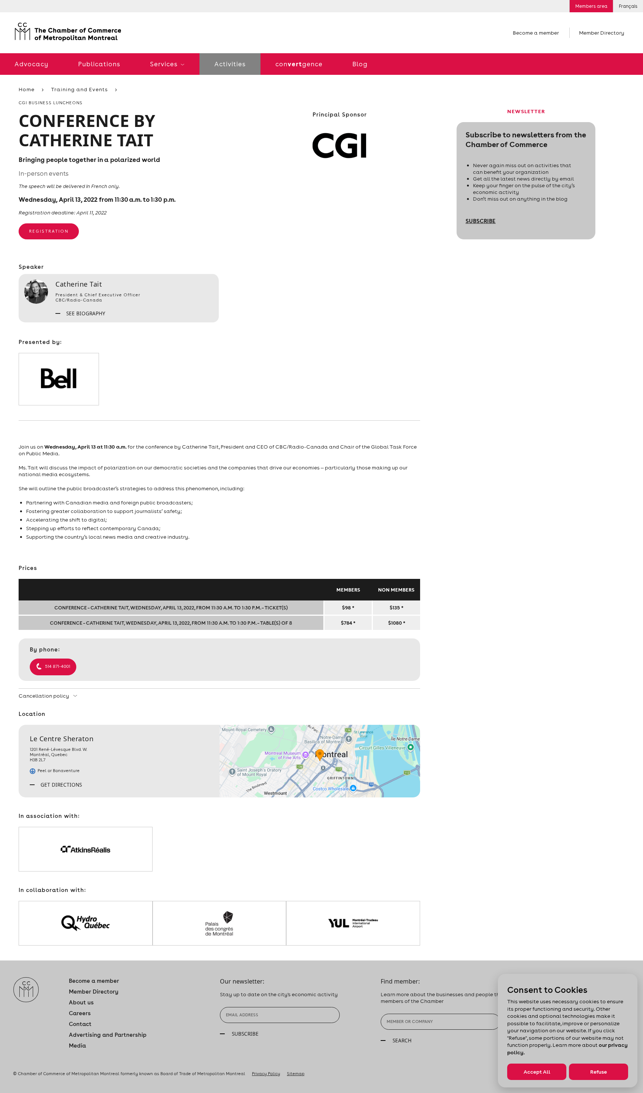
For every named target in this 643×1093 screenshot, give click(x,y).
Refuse (598, 1071)
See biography (85, 313)
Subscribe (481, 220)
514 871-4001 (57, 666)
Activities (230, 64)
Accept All (537, 1071)
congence (299, 64)
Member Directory (601, 32)
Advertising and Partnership (108, 1034)
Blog (360, 64)
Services (164, 64)
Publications (99, 64)
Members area (591, 6)
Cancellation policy (44, 695)
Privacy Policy (266, 1073)
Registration (48, 231)
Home (27, 89)
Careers (80, 1013)
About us (81, 1002)
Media (77, 1045)
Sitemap (295, 1073)
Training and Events (79, 89)
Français (628, 6)
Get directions (60, 784)
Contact (80, 1023)
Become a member (536, 32)
